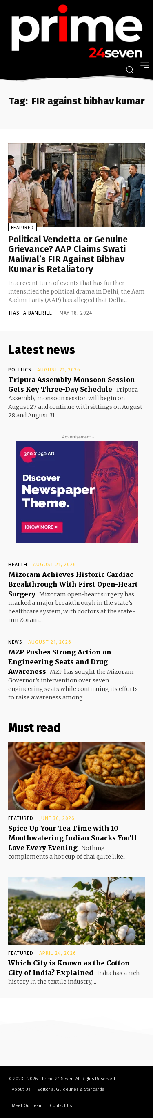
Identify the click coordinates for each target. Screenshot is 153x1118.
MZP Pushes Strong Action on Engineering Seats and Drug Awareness (59, 662)
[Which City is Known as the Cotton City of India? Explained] (76, 911)
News (15, 642)
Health (17, 564)
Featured (22, 227)
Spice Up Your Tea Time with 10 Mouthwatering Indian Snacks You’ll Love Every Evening (72, 838)
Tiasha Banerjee (30, 313)
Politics (19, 369)
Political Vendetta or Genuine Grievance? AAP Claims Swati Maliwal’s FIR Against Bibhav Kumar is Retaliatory (68, 254)
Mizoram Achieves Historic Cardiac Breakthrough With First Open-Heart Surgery (73, 584)
